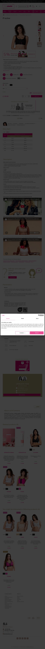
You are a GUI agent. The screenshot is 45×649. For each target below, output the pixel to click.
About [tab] (37, 318)
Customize (22, 332)
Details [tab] (22, 318)
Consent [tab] (7, 318)
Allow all (36, 332)
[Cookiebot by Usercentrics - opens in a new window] (39, 315)
